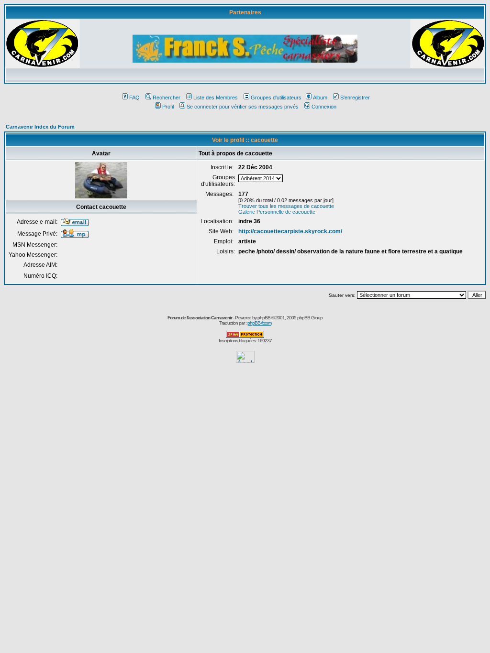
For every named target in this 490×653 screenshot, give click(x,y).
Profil (168, 106)
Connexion (324, 106)
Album (320, 97)
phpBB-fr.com (259, 323)
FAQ (134, 97)
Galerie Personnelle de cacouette (276, 212)
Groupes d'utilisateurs (276, 97)
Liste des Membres (215, 97)
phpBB (263, 317)
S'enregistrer (355, 97)
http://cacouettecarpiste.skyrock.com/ (290, 231)
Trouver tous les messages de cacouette (286, 206)
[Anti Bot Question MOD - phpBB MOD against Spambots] (245, 336)
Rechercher (166, 97)
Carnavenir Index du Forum (40, 127)
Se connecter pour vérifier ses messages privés (243, 106)
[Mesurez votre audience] (245, 360)
